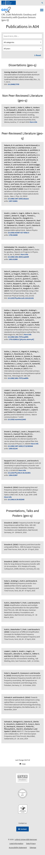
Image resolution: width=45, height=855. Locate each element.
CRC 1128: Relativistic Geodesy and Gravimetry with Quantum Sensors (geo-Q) (18, 17)
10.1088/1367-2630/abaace (18, 198)
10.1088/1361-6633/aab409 (18, 257)
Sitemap (33, 847)
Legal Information (16, 843)
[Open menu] (42, 11)
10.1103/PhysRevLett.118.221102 (21, 298)
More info (33, 122)
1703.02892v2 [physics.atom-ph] (21, 339)
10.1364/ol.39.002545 (16, 499)
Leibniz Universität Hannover (26, 839)
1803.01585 (13, 259)
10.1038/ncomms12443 (17, 419)
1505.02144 (13, 448)
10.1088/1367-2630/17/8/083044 (20, 446)
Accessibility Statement (18, 847)
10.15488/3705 (13, 84)
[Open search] (43, 3)
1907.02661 (13, 201)
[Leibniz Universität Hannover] (8, 3)
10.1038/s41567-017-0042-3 (18, 232)
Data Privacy (31, 843)
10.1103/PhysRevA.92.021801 (19, 473)
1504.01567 (13, 475)
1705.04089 (13, 235)
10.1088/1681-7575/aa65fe (18, 337)
